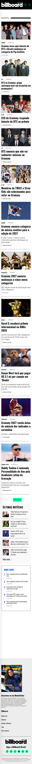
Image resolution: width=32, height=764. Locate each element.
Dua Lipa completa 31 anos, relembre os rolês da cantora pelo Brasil (18, 523)
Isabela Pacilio (7, 198)
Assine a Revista (6, 723)
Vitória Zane (6, 437)
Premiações (4, 272)
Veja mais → (7, 559)
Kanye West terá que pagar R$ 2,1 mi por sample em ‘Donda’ (16, 376)
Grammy (3, 42)
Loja (2, 727)
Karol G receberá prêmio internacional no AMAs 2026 (14, 326)
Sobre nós (4, 716)
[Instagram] (11, 751)
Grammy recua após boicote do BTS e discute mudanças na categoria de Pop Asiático (15, 48)
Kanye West (4, 369)
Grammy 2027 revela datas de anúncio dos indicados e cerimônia (16, 426)
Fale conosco (5, 730)
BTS (2, 79)
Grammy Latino (5, 464)
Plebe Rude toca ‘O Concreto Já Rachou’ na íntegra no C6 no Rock (19, 514)
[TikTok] (22, 751)
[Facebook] (7, 751)
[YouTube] (19, 751)
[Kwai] (26, 751)
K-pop (2, 115)
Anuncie (3, 719)
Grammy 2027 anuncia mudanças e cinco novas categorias (14, 279)
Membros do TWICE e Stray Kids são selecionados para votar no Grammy (15, 191)
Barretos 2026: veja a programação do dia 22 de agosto (18, 533)
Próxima (17, 500)
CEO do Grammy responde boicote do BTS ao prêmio (15, 119)
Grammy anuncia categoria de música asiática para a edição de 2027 (16, 229)
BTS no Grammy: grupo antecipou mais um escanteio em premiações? (16, 85)
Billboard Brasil (7, 125)
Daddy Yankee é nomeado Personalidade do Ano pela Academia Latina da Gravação (15, 473)
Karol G (3, 320)
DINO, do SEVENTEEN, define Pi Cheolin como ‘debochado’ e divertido (19, 552)
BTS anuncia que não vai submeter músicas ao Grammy (14, 154)
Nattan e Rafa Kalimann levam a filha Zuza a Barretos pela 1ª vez (19, 542)
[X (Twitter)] (15, 751)
